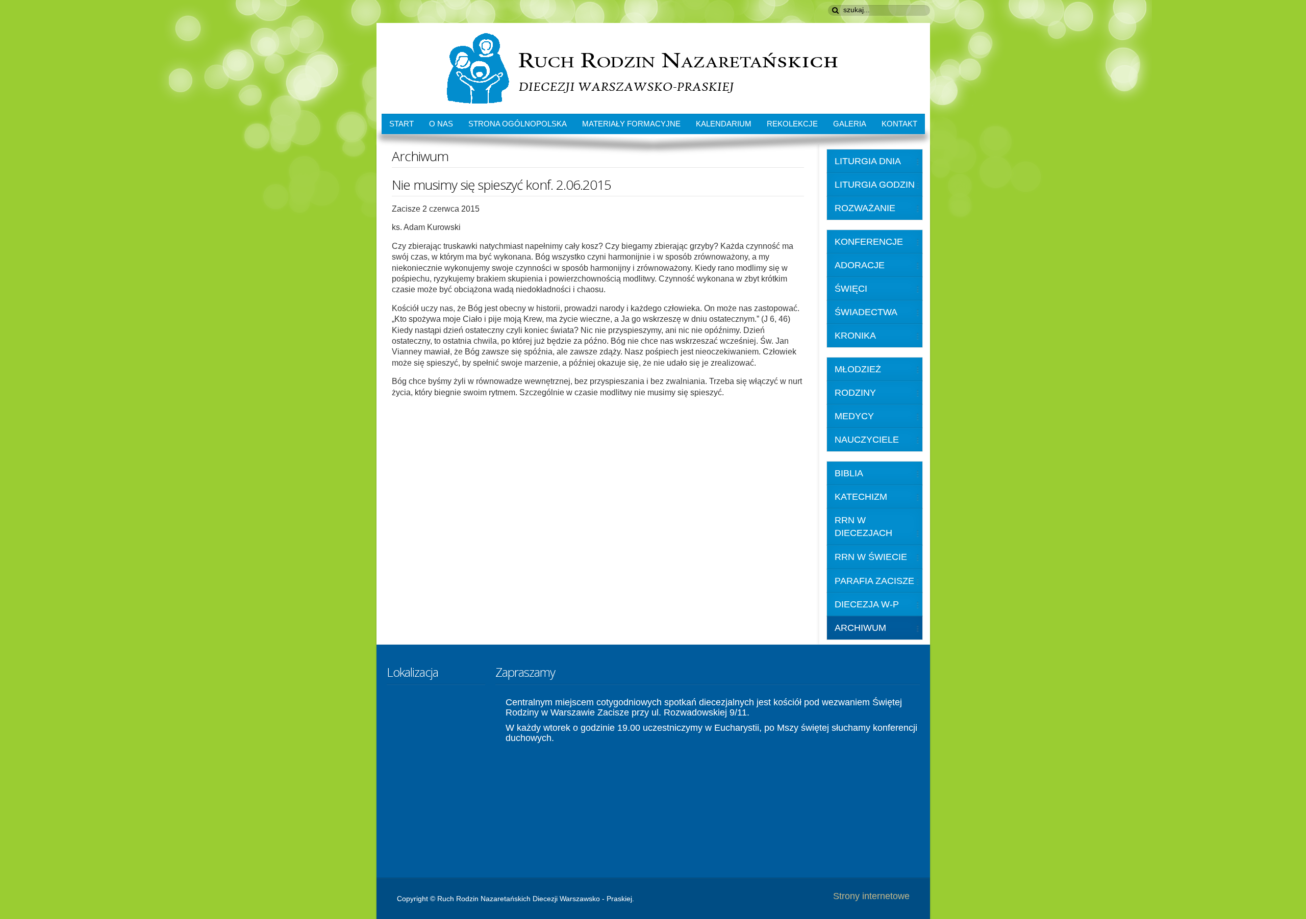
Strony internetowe (871, 896)
